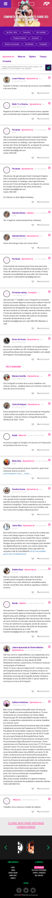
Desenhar (26, 32)
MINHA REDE (13, 875)
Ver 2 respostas (13, 366)
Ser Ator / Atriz (11, 32)
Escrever (35, 38)
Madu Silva (17, 461)
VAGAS (13, 870)
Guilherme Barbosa (20, 702)
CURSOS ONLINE (13, 873)
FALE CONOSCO (39, 875)
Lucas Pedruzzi (18, 78)
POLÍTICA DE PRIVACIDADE (39, 870)
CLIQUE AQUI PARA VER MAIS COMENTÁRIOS (26, 825)
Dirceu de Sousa (19, 339)
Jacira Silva (17, 525)
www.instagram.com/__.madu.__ (17, 474)
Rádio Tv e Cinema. (20, 104)
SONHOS (13, 878)
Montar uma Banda (12, 44)
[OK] (48, 68)
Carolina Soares (18, 489)
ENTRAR (26, 4)
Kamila (15, 603)
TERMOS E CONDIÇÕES (39, 873)
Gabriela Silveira (18, 213)
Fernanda (16, 130)
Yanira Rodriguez (19, 404)
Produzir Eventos (19, 38)
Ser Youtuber (41, 32)
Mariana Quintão (19, 376)
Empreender (34, 895)
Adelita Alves (17, 570)
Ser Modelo (29, 44)
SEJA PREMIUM (39, 867)
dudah (15, 435)
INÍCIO (13, 867)
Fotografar (43, 44)
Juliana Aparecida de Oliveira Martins (27, 647)
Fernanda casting (19, 292)
